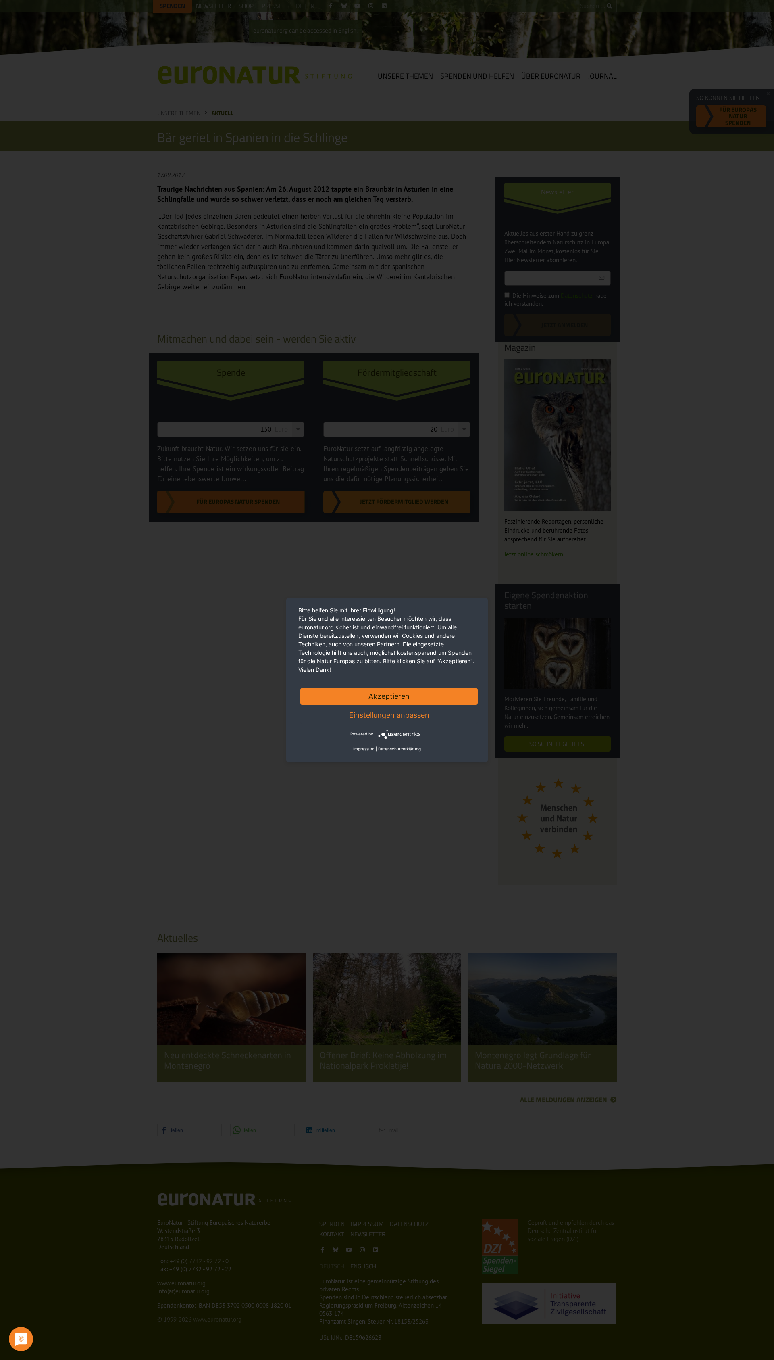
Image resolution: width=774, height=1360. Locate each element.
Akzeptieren (389, 696)
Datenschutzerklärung (399, 748)
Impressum (364, 748)
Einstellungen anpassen (389, 715)
